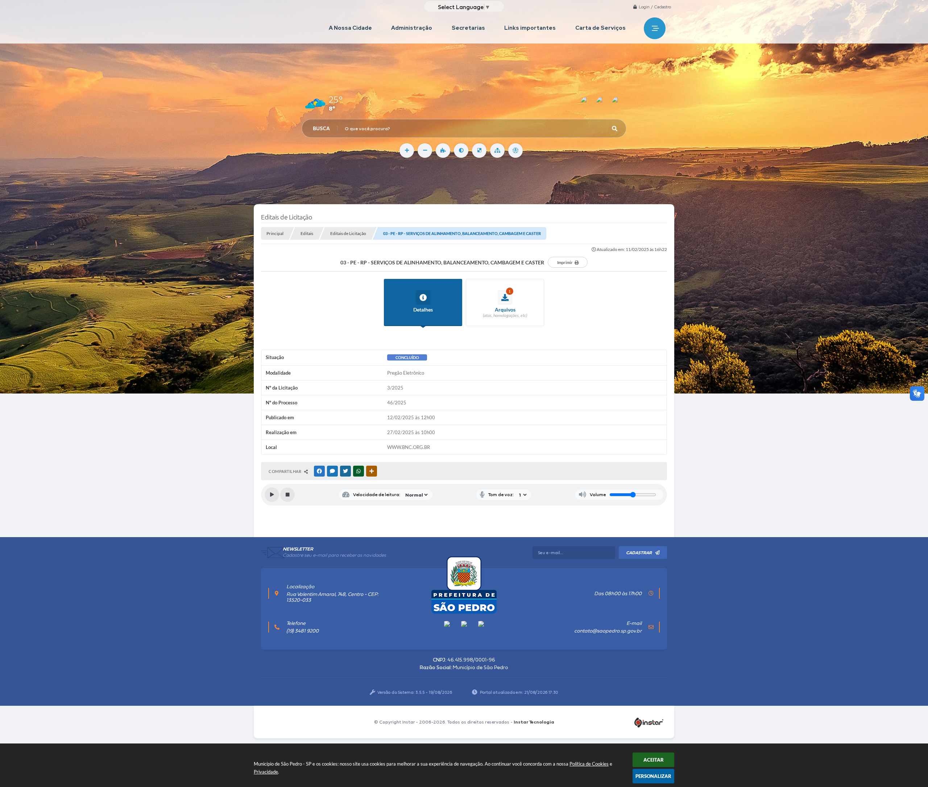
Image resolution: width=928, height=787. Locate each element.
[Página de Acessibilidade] (515, 150)
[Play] (272, 494)
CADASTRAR (639, 552)
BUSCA (321, 128)
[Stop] (287, 494)
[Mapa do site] (497, 150)
